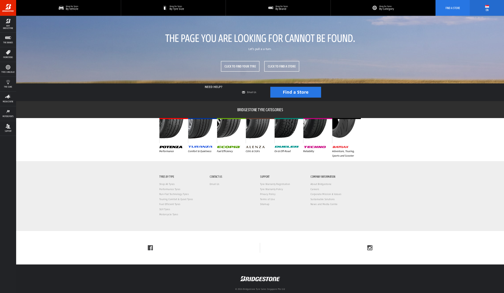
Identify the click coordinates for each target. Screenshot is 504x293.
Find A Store (453, 8)
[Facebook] (150, 248)
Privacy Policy (267, 194)
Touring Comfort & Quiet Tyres (176, 199)
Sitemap (264, 204)
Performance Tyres (169, 189)
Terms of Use (267, 199)
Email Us (251, 92)
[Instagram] (370, 248)
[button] (8, 24)
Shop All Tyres (167, 184)
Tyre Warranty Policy (271, 189)
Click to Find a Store (282, 66)
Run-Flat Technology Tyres (174, 194)
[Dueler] (288, 130)
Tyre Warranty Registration (275, 184)
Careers (314, 189)
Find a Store (296, 92)
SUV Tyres (164, 209)
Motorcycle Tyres (168, 214)
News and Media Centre (324, 204)
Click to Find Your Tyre (240, 66)
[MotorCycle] (346, 130)
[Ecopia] (231, 130)
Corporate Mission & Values (325, 194)
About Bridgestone (320, 184)
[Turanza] (202, 130)
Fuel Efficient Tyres (169, 204)
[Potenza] (173, 130)
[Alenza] (260, 130)
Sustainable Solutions (322, 199)
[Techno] (317, 130)
